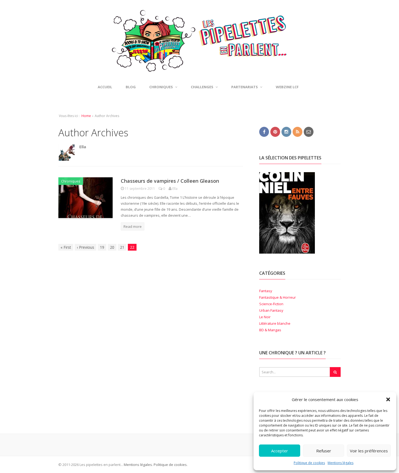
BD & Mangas (270, 329)
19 (102, 247)
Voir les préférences (369, 450)
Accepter (279, 450)
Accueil (105, 86)
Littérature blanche (274, 323)
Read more (132, 226)
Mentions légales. (138, 464)
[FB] (264, 131)
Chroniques (70, 181)
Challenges (202, 86)
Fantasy (265, 290)
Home (86, 115)
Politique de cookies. (170, 464)
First (66, 247)
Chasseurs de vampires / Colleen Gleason (170, 181)
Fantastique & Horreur (277, 297)
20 (112, 247)
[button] (388, 399)
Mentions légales (340, 463)
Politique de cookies (309, 463)
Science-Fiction (271, 303)
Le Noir (265, 316)
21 (122, 247)
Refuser (323, 450)
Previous (85, 247)
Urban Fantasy (271, 310)
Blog (131, 86)
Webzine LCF (287, 86)
